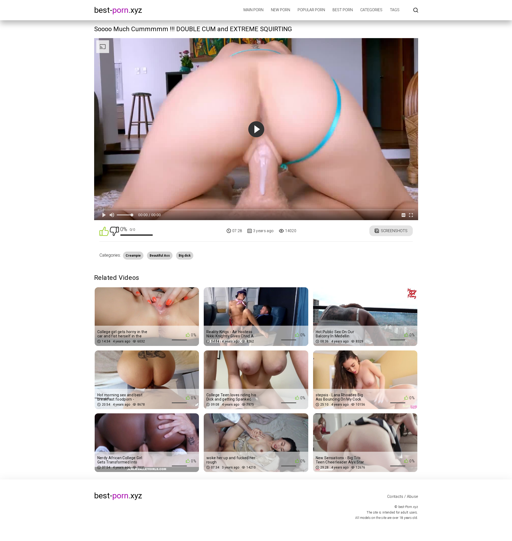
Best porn (343, 10)
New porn (280, 10)
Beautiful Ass (160, 255)
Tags (394, 10)
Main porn (253, 10)
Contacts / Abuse (402, 496)
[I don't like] (114, 231)
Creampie (133, 255)
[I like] (104, 231)
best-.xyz (118, 10)
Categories (371, 10)
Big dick (185, 255)
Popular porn (311, 10)
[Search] (415, 10)
